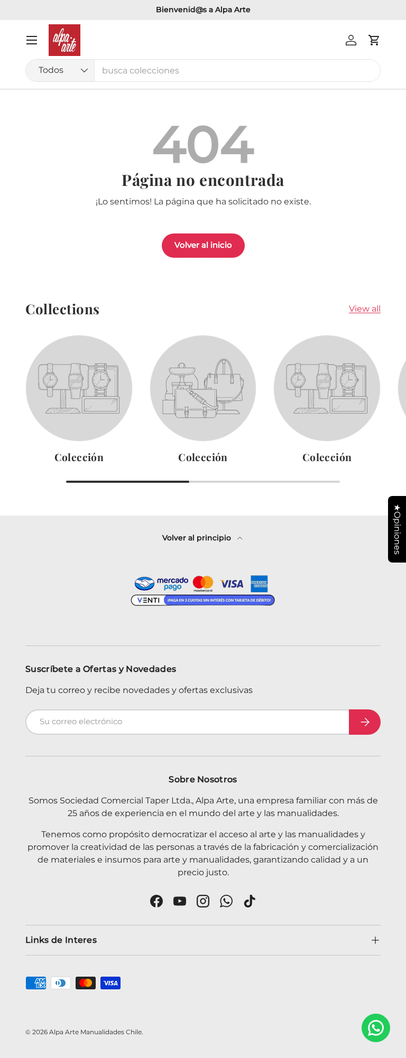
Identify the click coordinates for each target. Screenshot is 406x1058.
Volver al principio (197, 537)
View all (365, 309)
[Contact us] (376, 1028)
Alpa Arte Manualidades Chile (95, 1032)
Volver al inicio (203, 245)
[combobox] (203, 70)
